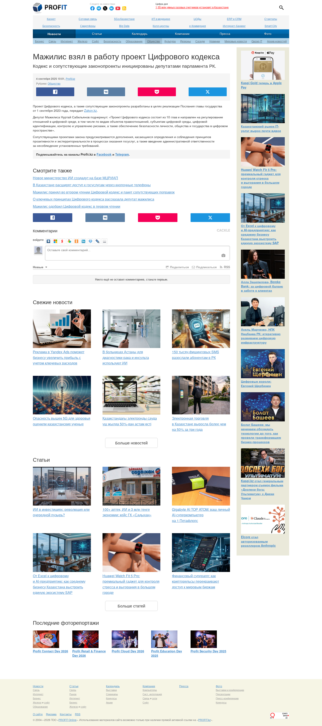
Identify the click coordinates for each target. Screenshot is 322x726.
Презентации (223, 694)
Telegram (122, 154)
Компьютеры (150, 690)
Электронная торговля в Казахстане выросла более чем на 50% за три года (199, 424)
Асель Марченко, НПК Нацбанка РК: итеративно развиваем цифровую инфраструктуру (261, 335)
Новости (54, 34)
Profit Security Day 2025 (208, 651)
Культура (170, 41)
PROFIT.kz (204, 720)
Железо (82, 41)
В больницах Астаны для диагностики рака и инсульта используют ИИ (126, 357)
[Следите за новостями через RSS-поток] (124, 8)
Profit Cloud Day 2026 (128, 651)
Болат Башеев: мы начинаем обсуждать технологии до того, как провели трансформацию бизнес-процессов (261, 433)
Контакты (66, 714)
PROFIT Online (67, 720)
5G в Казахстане (124, 19)
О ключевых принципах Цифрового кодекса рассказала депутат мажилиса (93, 199)
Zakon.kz (90, 110)
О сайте (38, 714)
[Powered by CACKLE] (223, 231)
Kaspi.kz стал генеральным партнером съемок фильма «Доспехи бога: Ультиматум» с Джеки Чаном (262, 489)
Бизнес (39, 41)
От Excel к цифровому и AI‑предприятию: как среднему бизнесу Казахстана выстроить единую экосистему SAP (260, 234)
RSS (226, 267)
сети (154, 698)
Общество (153, 41)
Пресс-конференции (227, 698)
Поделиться (179, 267)
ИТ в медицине (161, 19)
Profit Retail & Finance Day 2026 (89, 653)
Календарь (139, 33)
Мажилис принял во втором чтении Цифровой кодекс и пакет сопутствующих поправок (104, 192)
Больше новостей (131, 443)
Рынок (72, 694)
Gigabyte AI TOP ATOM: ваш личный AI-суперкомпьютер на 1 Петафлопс (201, 515)
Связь (52, 41)
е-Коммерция (197, 26)
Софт (95, 41)
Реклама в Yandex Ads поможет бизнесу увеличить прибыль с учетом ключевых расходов (58, 357)
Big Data (124, 26)
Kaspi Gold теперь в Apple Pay (261, 85)
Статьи (97, 33)
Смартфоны (88, 26)
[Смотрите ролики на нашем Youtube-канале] (117, 8)
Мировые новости (236, 41)
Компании (182, 33)
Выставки (111, 690)
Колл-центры (161, 26)
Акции (109, 702)
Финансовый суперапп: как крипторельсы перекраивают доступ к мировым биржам (195, 581)
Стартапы (270, 19)
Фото (267, 33)
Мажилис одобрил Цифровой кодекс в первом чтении (76, 206)
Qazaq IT (256, 41)
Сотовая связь (88, 19)
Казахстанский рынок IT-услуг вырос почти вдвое (261, 128)
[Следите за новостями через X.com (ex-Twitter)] (105, 8)
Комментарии (45, 231)
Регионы (185, 41)
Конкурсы (111, 698)
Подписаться (206, 267)
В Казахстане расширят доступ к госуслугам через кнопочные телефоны (92, 184)
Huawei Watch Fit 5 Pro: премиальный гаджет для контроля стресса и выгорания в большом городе (261, 178)
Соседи (200, 41)
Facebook (104, 154)
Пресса (225, 33)
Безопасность (51, 26)
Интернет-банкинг (234, 26)
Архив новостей (277, 41)
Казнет (51, 19)
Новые (38, 267)
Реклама (51, 714)
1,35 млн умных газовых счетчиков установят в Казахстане (192, 7)
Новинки (214, 41)
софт (47, 702)
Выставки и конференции (230, 690)
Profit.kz (70, 78)
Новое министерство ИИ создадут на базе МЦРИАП (75, 177)
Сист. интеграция (152, 694)
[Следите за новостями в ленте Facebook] (92, 8)
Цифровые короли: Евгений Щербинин (256, 383)
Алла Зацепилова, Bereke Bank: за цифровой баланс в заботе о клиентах (262, 286)
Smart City (271, 26)
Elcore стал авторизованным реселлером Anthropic (258, 541)
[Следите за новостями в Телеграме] (98, 8)
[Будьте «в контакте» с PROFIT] (111, 8)
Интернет (67, 41)
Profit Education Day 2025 (166, 653)
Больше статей (131, 606)
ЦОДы (197, 19)
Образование (134, 41)
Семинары (112, 694)
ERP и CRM (234, 19)
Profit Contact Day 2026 (50, 651)
